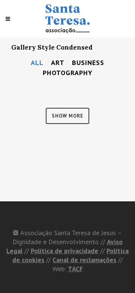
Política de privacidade (64, 250)
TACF (75, 268)
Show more (67, 116)
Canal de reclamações (84, 259)
